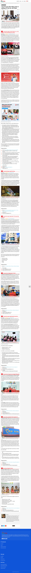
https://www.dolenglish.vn (8, 167)
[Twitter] (5, 538)
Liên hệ (2, 545)
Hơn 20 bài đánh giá (11, 218)
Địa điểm (18, 1)
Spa (22, 1)
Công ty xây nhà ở (3, 568)
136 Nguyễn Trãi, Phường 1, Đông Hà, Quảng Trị (12, 410)
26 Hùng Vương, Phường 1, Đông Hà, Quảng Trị (12, 310)
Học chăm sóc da (3, 560)
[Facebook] (2, 538)
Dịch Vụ (20, 1)
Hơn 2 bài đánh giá (11, 172)
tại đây (10, 102)
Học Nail (2, 557)
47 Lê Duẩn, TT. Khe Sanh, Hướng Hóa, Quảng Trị (12, 462)
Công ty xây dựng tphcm (4, 564)
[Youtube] (6, 538)
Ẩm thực (25, 1)
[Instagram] (4, 538)
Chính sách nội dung (3, 546)
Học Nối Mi (2, 556)
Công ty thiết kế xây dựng (4, 565)
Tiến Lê (3, 9)
